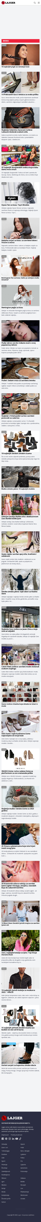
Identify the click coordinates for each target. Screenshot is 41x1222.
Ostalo (22, 1199)
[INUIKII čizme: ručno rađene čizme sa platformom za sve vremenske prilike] (20, 759)
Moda (4, 45)
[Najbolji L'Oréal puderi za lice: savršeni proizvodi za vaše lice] (20, 404)
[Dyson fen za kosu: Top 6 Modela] (20, 193)
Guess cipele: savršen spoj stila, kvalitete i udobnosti (18, 555)
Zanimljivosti (5, 1171)
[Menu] (39, 2)
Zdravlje (4, 1144)
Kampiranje (5, 1195)
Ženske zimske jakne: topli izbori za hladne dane (19, 593)
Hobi (22, 1147)
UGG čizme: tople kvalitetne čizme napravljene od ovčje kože (15, 735)
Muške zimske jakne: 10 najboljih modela (18, 489)
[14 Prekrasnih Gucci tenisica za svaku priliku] (20, 82)
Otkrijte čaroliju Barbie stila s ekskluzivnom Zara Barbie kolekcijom (19, 518)
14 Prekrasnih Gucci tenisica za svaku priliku (19, 95)
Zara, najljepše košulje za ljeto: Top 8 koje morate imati (19, 954)
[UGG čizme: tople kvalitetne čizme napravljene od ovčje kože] (20, 721)
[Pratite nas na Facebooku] (2, 1138)
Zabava (22, 1178)
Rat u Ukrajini (24, 1151)
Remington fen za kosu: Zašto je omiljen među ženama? (20, 279)
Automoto (23, 1168)
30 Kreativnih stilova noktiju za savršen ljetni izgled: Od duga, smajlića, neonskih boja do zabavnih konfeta (18, 886)
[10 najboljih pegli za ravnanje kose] (20, 54)
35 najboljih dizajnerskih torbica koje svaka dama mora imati (19, 168)
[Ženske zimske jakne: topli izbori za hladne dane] (20, 579)
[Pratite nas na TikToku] (20, 1138)
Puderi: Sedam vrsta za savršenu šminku (18, 380)
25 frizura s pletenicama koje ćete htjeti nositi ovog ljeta (18, 847)
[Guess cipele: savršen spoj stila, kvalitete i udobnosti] (20, 542)
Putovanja (23, 1171)
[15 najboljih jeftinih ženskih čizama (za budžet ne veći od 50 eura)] (20, 1015)
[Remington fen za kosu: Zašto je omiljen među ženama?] (20, 265)
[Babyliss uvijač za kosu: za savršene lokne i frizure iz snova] (20, 228)
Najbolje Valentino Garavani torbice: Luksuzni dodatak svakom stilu (17, 131)
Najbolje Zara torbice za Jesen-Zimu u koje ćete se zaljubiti (19, 630)
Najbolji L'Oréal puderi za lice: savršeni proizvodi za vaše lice (17, 417)
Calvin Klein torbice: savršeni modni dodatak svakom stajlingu (20, 668)
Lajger (19, 1215)
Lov (21, 1188)
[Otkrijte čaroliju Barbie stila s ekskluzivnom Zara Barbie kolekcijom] (20, 504)
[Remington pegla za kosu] (20, 295)
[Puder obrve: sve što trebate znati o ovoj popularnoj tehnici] (20, 331)
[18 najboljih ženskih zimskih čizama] (20, 441)
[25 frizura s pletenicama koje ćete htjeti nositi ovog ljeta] (20, 834)
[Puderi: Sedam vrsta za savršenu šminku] (20, 368)
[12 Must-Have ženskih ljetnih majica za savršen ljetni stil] (20, 911)
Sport (3, 1161)
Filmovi (3, 1178)
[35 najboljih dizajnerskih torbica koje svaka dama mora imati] (20, 155)
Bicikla (22, 1182)
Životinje (4, 1168)
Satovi (3, 1202)
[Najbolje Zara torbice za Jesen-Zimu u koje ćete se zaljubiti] (20, 617)
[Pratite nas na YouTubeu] (16, 1138)
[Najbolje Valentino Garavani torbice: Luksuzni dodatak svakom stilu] (20, 117)
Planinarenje (24, 1192)
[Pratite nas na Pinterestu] (6, 1138)
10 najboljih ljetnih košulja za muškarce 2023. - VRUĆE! (18, 991)
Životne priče (5, 1199)
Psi (21, 1161)
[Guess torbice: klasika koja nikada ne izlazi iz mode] (20, 692)
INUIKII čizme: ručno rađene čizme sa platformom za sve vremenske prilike (17, 772)
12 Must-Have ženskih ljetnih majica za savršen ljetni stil (20, 924)
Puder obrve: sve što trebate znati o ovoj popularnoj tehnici (18, 344)
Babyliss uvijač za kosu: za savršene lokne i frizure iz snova (19, 241)
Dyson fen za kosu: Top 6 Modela (15, 205)
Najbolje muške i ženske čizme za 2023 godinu (17, 810)
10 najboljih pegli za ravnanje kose (15, 67)
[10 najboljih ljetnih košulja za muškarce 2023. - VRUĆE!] (20, 978)
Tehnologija (5, 1151)
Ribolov (4, 1185)
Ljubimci (23, 1154)
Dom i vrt (4, 1147)
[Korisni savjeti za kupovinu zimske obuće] (20, 1053)
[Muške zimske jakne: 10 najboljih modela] (20, 477)
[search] (35, 2)
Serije (3, 1188)
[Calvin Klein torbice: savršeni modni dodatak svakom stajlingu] (20, 654)
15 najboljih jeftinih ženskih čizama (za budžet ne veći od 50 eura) (17, 1029)
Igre (2, 1182)
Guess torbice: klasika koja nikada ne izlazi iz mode (19, 705)
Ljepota (23, 1164)
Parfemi (4, 1154)
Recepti (23, 1185)
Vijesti (22, 1144)
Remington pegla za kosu (12, 308)
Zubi (2, 1158)
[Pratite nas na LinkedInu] (13, 1138)
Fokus (22, 1158)
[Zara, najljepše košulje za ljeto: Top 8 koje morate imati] (20, 940)
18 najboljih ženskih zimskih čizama (16, 453)
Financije (4, 1164)
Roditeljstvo (11, 1043)
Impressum (5, 1135)
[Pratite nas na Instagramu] (9, 1138)
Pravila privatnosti (16, 1135)
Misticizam (24, 1195)
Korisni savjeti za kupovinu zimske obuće (18, 1065)
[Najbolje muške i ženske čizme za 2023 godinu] (20, 796)
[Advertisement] (20, 22)
